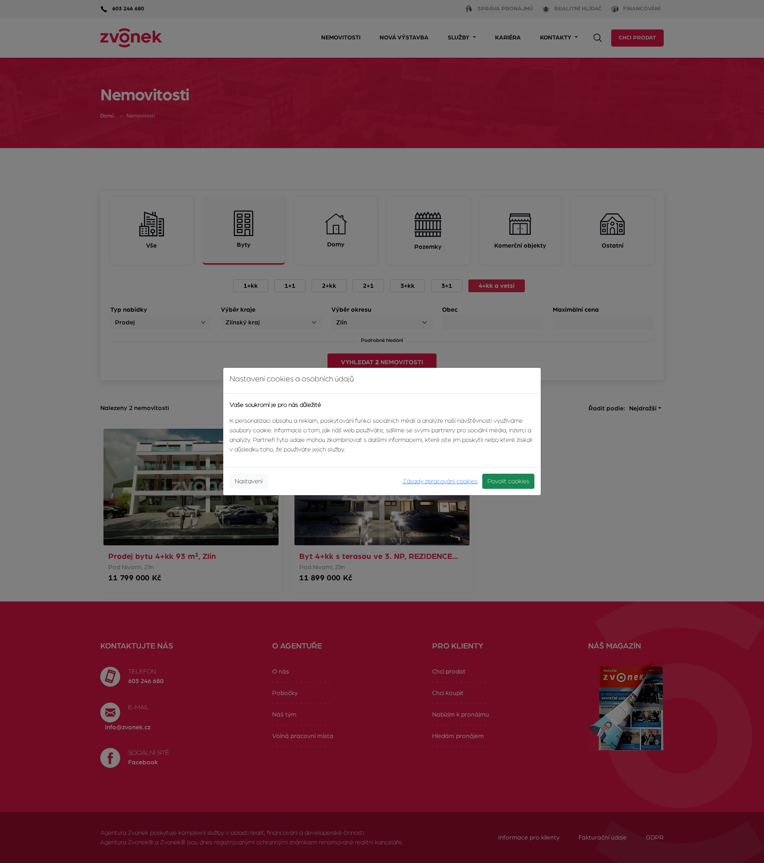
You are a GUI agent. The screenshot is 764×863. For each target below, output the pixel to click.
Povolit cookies (508, 481)
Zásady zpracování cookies (440, 481)
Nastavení (249, 481)
